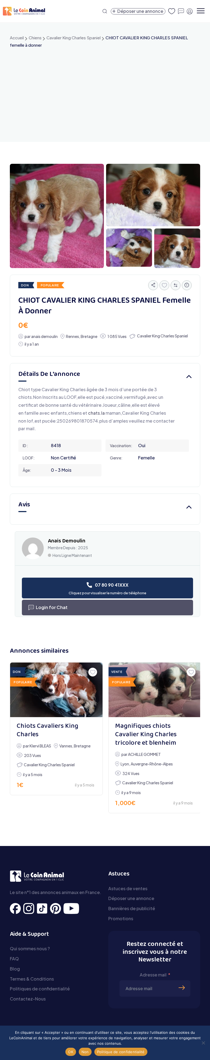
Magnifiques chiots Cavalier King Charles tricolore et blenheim (146, 735)
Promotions (120, 918)
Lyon (125, 763)
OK (70, 1052)
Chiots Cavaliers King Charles (47, 730)
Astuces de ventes (127, 888)
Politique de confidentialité (121, 1052)
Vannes (65, 745)
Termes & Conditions (32, 979)
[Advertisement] (105, 90)
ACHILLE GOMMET (144, 754)
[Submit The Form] (182, 979)
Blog (15, 969)
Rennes (72, 336)
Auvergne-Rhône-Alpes (152, 763)
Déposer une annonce (131, 898)
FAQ (14, 958)
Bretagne (89, 336)
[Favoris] (164, 285)
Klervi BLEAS (40, 745)
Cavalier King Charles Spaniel (73, 37)
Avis (24, 504)
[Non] (203, 1043)
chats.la (96, 413)
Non (85, 1052)
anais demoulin (44, 336)
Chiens (35, 37)
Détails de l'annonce (49, 374)
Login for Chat (52, 607)
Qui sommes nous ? (30, 948)
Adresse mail (153, 975)
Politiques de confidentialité (40, 988)
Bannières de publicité (131, 908)
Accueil (17, 37)
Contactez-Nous (28, 999)
